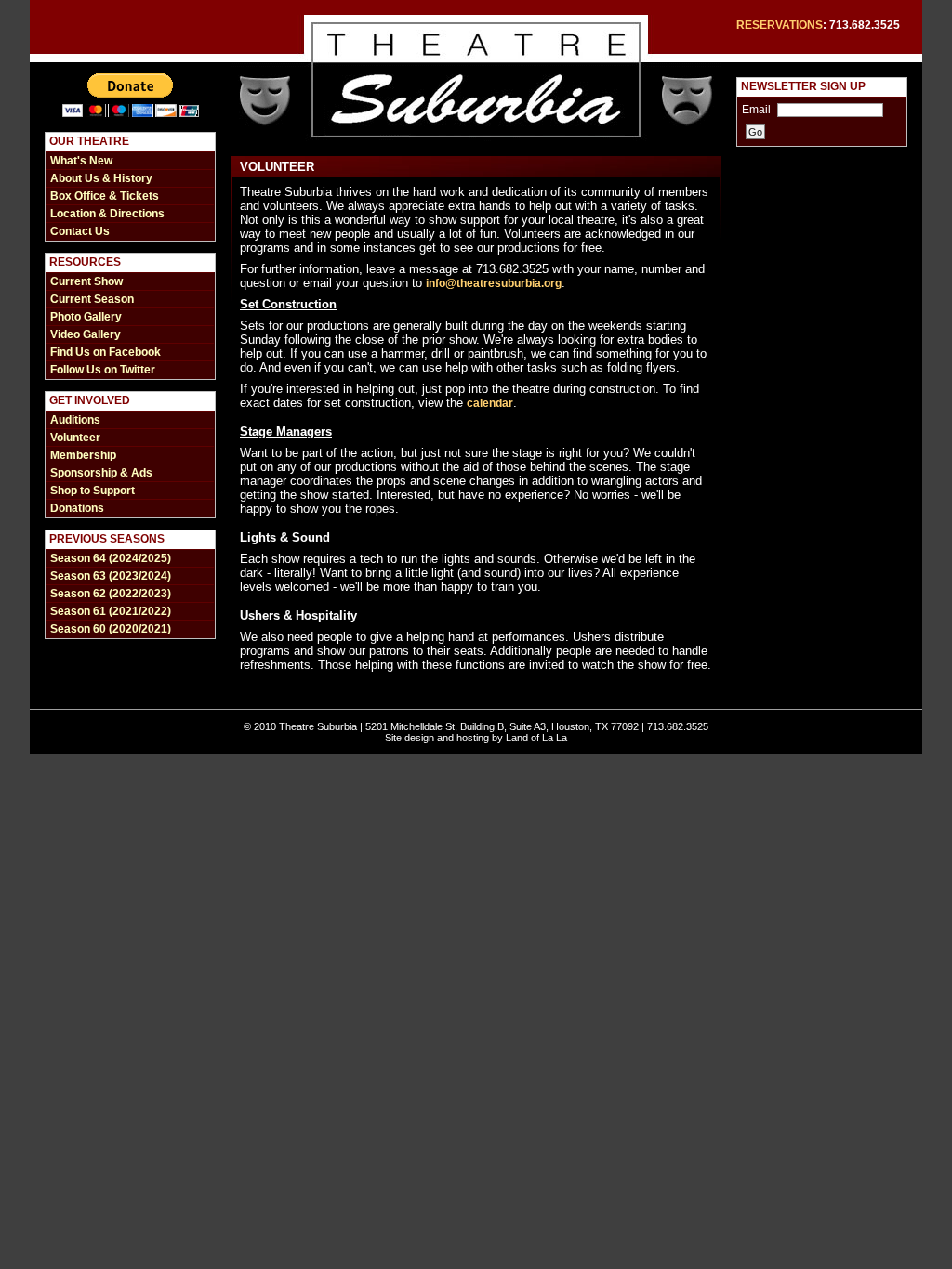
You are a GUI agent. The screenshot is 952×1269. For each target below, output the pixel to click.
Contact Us (80, 231)
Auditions (75, 419)
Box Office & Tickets (104, 196)
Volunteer (75, 437)
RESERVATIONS (779, 25)
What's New (81, 160)
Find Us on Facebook (105, 352)
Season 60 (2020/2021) (110, 628)
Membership (83, 455)
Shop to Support (92, 490)
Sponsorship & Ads (101, 472)
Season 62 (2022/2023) (110, 593)
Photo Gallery (86, 316)
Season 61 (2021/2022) (110, 611)
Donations (77, 508)
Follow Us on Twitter (102, 369)
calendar (490, 403)
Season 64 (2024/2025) (110, 558)
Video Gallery (85, 334)
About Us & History (101, 178)
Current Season (92, 299)
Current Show (86, 281)
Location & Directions (107, 213)
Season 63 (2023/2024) (110, 575)
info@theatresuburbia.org (494, 283)
